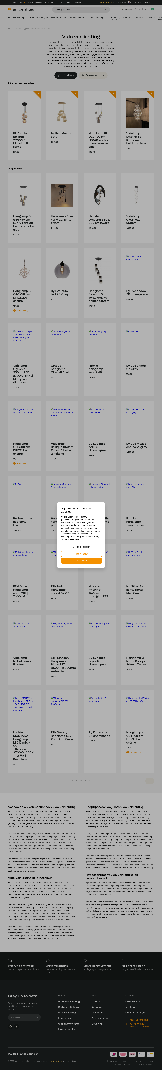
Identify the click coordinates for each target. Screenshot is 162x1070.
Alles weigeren (81, 554)
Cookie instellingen (81, 547)
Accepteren (81, 561)
